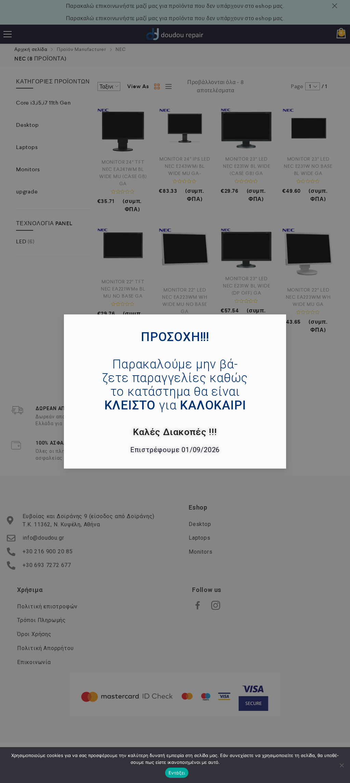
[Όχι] (341, 765)
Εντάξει (177, 772)
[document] (175, 391)
